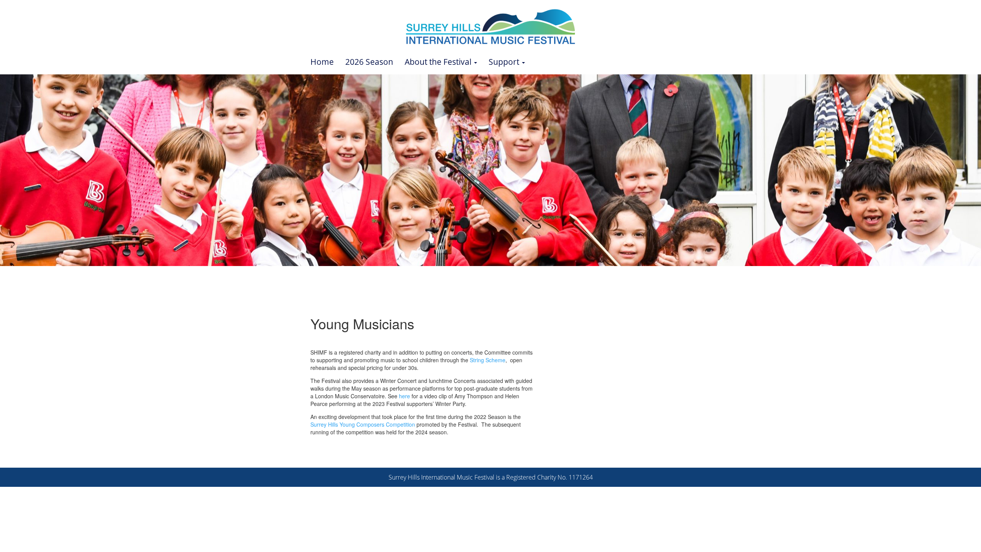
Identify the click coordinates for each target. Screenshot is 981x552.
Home (322, 61)
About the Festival (439, 61)
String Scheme (487, 360)
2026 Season (369, 61)
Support (505, 61)
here (404, 396)
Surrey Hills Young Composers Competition (362, 424)
